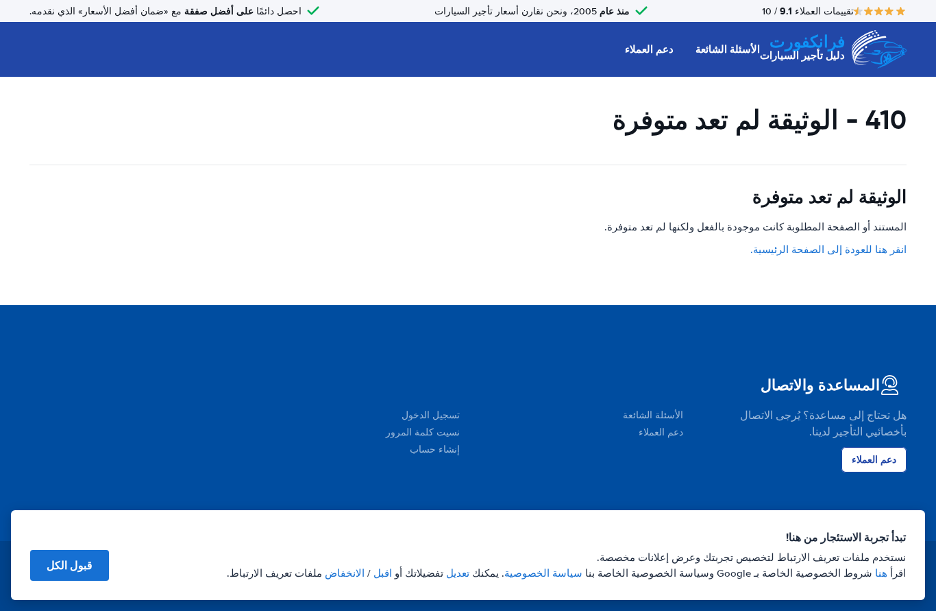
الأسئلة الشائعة (727, 49)
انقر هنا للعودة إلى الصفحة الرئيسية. (828, 249)
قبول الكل (70, 565)
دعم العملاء (649, 49)
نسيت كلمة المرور (423, 432)
